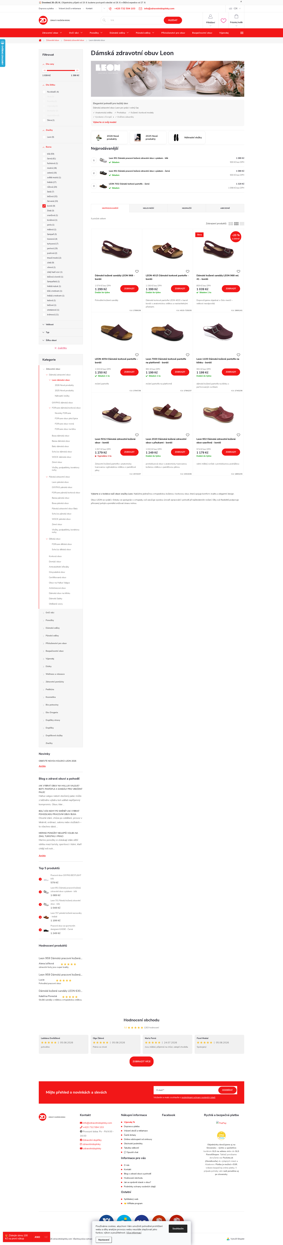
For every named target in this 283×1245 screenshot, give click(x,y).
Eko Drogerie (52, 712)
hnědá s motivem (55, 295)
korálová (52, 220)
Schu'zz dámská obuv (62, 451)
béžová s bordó (55, 277)
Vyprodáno (53, 115)
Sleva (50, 120)
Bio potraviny (52, 704)
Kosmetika (51, 697)
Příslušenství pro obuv (56, 643)
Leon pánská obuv (60, 482)
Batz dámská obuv (60, 446)
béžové (51, 305)
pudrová (52, 253)
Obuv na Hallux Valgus (59, 582)
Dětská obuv (54, 538)
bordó (51, 206)
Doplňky (50, 727)
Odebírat (227, 1090)
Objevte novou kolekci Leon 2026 (57, 761)
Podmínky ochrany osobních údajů (140, 1186)
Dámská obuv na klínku (59, 593)
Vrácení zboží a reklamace (70, 8)
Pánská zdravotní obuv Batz (65, 508)
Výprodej (52, 106)
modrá (51, 168)
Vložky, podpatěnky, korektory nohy (65, 468)
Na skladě (52, 92)
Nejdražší (186, 208)
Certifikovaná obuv (57, 577)
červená (52, 201)
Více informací (133, 1232)
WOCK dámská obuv (61, 457)
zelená (51, 173)
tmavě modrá (54, 258)
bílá (50, 154)
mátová (51, 229)
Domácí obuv (55, 561)
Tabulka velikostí (131, 1148)
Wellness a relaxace (55, 674)
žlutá (50, 210)
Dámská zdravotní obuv (60, 374)
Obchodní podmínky (133, 1143)
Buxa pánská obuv (60, 503)
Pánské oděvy (52, 635)
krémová (52, 314)
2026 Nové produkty (64, 385)
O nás (126, 1165)
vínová (51, 267)
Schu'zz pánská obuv (61, 513)
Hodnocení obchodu (141, 1020)
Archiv (42, 766)
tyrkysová (52, 243)
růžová (51, 187)
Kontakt (89, 8)
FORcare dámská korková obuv (66, 407)
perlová (52, 248)
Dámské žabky (55, 598)
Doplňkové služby (54, 735)
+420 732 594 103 (93, 1127)
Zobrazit (129, 288)
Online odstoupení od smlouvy (138, 1139)
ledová (51, 300)
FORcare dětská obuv (62, 544)
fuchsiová (52, 163)
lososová (52, 239)
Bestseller (52, 110)
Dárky (48, 666)
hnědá (51, 182)
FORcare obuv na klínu (65, 429)
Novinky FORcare (63, 413)
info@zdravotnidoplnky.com (97, 1123)
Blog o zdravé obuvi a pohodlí (137, 1174)
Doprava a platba (46, 8)
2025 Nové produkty (64, 390)
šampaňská (53, 281)
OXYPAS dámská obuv (62, 402)
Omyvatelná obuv (57, 572)
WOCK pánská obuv (61, 519)
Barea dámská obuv (61, 441)
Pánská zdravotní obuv (59, 476)
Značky (49, 743)
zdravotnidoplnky (91, 1144)
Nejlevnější (148, 208)
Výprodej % (129, 1122)
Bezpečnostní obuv (55, 651)
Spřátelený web (131, 1199)
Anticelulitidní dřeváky (59, 566)
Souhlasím (178, 1228)
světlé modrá (53, 177)
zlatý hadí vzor (54, 272)
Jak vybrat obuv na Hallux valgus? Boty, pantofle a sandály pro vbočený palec (60, 789)
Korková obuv (55, 556)
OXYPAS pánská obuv (62, 487)
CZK (235, 8)
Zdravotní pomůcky (55, 681)
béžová (52, 196)
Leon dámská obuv (61, 380)
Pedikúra (50, 689)
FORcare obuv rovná (64, 423)
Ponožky (50, 620)
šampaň (51, 234)
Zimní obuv (57, 462)
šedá (50, 191)
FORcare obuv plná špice (66, 418)
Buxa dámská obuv (60, 435)
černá (51, 158)
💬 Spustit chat (131, 1152)
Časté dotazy (130, 1135)
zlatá (50, 262)
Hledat (172, 20)
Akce (50, 96)
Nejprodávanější (110, 208)
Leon (50, 137)
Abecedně (225, 208)
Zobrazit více (141, 1061)
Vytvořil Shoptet (237, 1239)
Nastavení (103, 1239)
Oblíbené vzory (56, 603)
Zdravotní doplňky (92, 1140)
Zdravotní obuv (53, 369)
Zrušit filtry (62, 348)
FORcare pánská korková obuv (66, 492)
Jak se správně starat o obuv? (137, 1182)
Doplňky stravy (53, 720)
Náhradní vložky (62, 395)
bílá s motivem (54, 291)
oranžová (52, 215)
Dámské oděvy (53, 628)
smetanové (53, 310)
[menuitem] (52, 33)
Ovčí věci (50, 612)
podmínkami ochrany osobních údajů (198, 1097)
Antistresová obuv (57, 588)
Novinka (51, 101)
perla (50, 225)
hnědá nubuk (53, 286)
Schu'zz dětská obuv (61, 549)
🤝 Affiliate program (133, 1203)
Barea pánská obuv (60, 498)
